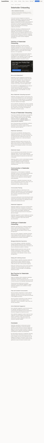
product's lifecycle (21, 20)
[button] (12, 1)
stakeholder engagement (24, 119)
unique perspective (22, 85)
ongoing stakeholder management (17, 121)
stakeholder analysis (24, 118)
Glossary (12, 4)
